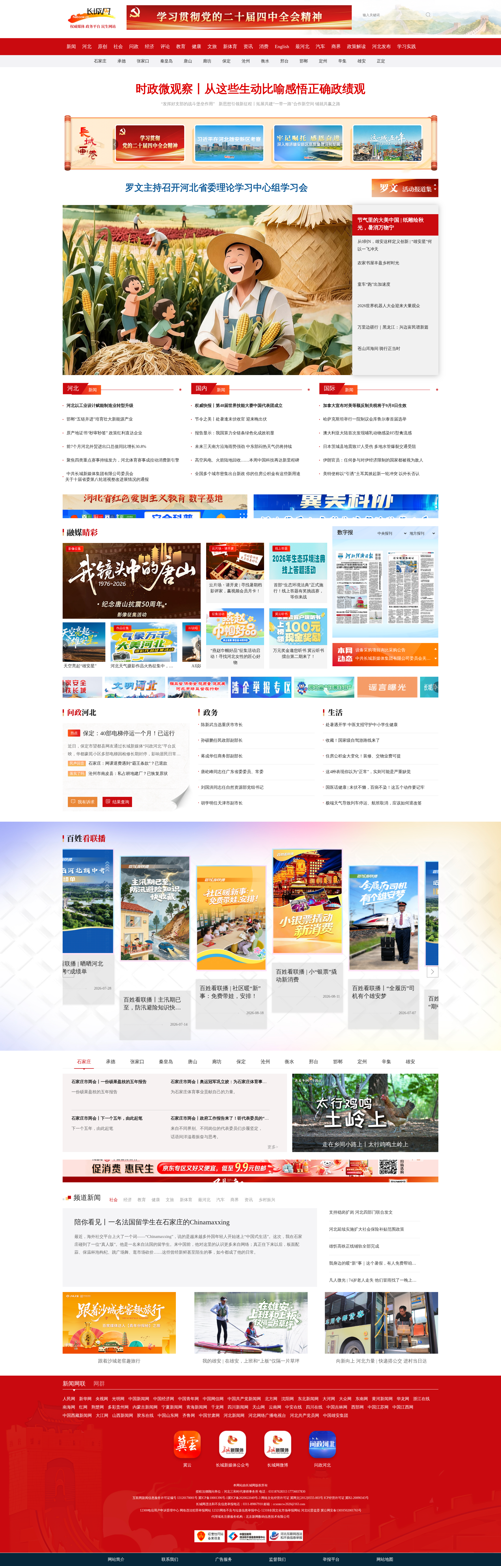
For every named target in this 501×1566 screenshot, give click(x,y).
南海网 (69, 1407)
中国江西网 (402, 1407)
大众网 (345, 1398)
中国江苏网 (378, 1407)
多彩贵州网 (118, 1407)
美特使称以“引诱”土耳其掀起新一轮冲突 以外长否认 (371, 473)
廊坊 (207, 61)
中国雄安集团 (335, 1415)
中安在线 (293, 1407)
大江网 (102, 1415)
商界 (336, 46)
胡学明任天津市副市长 (222, 803)
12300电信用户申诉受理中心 (159, 1510)
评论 (165, 46)
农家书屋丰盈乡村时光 (378, 263)
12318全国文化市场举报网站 (280, 1510)
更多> (272, 1147)
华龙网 (403, 1398)
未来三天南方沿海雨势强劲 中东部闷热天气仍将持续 (243, 446)
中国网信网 (213, 1398)
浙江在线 (421, 1398)
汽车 (320, 46)
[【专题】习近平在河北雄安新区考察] (228, 143)
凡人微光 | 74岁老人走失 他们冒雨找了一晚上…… (374, 1280)
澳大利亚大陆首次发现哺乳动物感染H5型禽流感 (367, 433)
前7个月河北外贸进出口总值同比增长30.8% (106, 446)
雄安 (361, 61)
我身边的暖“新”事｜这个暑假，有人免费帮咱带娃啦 (374, 1263)
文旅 (212, 46)
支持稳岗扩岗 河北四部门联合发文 (361, 1212)
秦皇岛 (166, 61)
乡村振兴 (267, 1199)
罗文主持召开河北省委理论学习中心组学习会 (216, 188)
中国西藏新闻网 (77, 1415)
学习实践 (406, 46)
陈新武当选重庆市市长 (222, 724)
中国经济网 (163, 1398)
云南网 (275, 1407)
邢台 (284, 61)
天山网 (258, 1407)
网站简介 (116, 1559)
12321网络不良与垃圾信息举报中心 (236, 1510)
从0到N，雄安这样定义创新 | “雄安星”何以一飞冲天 (394, 245)
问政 (134, 46)
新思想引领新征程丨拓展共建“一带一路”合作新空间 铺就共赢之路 (279, 104)
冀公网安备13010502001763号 (341, 1510)
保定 (226, 61)
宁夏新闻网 (172, 1407)
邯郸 (304, 61)
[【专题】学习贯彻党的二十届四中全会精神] (149, 143)
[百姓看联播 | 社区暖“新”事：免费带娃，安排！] (174, 909)
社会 (118, 46)
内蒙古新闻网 (145, 1407)
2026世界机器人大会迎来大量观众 (388, 305)
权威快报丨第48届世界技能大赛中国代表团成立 (239, 405)
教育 (181, 46)
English (282, 46)
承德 (121, 61)
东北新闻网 (308, 1398)
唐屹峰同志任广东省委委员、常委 (232, 771)
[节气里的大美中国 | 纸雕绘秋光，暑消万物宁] (207, 290)
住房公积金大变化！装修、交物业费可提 (363, 756)
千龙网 (217, 1407)
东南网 (361, 1398)
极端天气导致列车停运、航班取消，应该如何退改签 (374, 803)
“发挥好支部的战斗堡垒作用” (188, 104)
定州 (323, 61)
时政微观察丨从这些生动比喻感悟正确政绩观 (250, 89)
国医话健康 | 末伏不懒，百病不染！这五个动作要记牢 (375, 787)
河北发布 (381, 46)
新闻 (71, 46)
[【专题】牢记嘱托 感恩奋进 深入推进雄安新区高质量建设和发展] (307, 143)
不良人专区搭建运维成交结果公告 (386, 650)
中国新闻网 (138, 1398)
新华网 (85, 1398)
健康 (196, 46)
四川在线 (314, 1407)
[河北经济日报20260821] (359, 587)
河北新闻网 (234, 1415)
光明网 (118, 1398)
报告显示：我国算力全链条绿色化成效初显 (234, 433)
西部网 (357, 1407)
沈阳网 (287, 1398)
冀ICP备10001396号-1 (213, 1498)
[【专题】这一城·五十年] (386, 143)
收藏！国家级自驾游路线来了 (353, 740)
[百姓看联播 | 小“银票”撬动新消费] (250, 918)
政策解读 (356, 46)
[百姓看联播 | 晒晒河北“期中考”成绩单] (402, 918)
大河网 (329, 1398)
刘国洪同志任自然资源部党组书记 (232, 787)
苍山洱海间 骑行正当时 (378, 348)
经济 (149, 46)
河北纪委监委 (310, 1510)
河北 (87, 46)
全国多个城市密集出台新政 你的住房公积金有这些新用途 (247, 473)
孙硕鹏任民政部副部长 (222, 740)
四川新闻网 (238, 1407)
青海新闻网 (196, 1407)
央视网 (102, 1398)
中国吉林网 (336, 1407)
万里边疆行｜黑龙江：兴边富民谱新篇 (392, 327)
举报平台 (331, 1559)
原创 (102, 46)
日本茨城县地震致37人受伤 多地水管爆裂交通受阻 (369, 446)
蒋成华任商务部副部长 (222, 756)
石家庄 (100, 61)
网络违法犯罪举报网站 (195, 1510)
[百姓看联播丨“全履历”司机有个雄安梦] (326, 902)
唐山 (188, 61)
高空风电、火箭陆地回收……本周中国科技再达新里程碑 (247, 460)
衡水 (265, 61)
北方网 (271, 1398)
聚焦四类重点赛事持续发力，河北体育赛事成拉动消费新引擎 (123, 460)
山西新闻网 (122, 1415)
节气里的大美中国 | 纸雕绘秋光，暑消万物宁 (390, 223)
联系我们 (170, 1559)
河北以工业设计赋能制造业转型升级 (100, 405)
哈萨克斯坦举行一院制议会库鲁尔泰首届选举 (365, 419)
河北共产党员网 (304, 1415)
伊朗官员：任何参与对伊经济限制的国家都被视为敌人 (373, 460)
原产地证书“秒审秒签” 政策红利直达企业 (104, 433)
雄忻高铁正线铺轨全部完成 (354, 1246)
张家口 (143, 61)
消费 (264, 46)
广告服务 (223, 1559)
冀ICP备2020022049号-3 (244, 1498)
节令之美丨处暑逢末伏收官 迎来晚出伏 (231, 419)
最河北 (302, 46)
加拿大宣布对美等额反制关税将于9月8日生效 (365, 405)
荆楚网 (97, 1407)
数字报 (345, 532)
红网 (83, 1407)
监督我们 (277, 1559)
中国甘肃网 (209, 1415)
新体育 (230, 46)
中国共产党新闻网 (244, 1398)
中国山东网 (168, 1415)
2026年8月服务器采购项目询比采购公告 (391, 658)
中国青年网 (188, 1398)
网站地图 (385, 1559)
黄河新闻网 (382, 1398)
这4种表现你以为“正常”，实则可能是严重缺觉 (368, 771)
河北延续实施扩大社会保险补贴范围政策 (366, 1229)
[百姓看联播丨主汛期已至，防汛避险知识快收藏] (98, 902)
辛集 (342, 61)
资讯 (248, 46)
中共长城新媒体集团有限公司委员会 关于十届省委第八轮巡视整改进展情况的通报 (107, 476)
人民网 (69, 1398)
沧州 (246, 61)
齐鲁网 (188, 1415)
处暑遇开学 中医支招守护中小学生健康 (362, 724)
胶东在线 (145, 1415)
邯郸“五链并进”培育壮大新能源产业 (100, 419)
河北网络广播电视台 (267, 1415)
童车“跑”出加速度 (373, 284)
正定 (381, 61)
